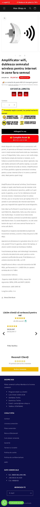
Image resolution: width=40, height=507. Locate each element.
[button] (4, 8)
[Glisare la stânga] (15, 55)
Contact (7, 419)
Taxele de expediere (13, 84)
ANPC (6, 462)
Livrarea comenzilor (11, 423)
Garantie (7, 443)
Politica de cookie (10, 452)
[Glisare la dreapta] (24, 55)
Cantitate (4, 101)
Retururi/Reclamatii (11, 433)
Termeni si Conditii (10, 448)
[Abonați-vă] (30, 493)
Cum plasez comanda (11, 438)
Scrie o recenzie (20, 369)
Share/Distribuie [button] (9, 297)
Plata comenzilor (10, 428)
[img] (20, 318)
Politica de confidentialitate (13, 457)
